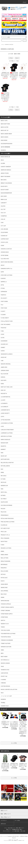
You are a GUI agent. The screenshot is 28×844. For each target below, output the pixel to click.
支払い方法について (11, 827)
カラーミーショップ (3, 836)
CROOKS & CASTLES (9, 44)
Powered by (6, 840)
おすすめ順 (10, 53)
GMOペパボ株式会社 (20, 836)
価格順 (15, 53)
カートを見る (17, 820)
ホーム (3, 44)
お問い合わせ (3, 823)
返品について (8, 829)
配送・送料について (19, 827)
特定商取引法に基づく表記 (17, 829)
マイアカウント (4, 820)
